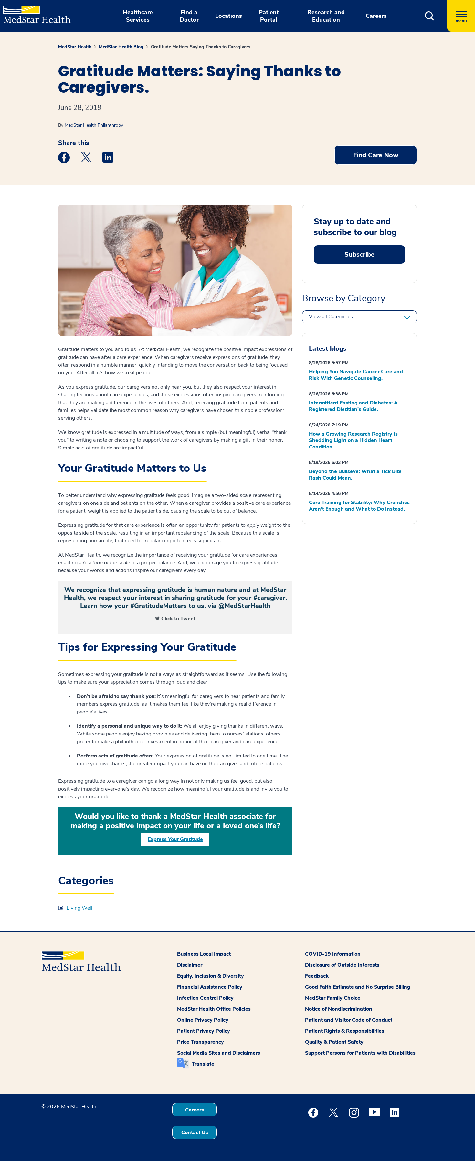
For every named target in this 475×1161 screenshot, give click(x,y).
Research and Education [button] (326, 16)
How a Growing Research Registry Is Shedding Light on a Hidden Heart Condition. (353, 440)
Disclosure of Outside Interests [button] (342, 964)
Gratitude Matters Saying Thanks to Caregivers (200, 47)
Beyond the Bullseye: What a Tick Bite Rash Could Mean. (355, 474)
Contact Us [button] (194, 1132)
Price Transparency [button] (200, 1041)
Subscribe (359, 254)
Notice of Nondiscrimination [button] (338, 1008)
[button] (429, 16)
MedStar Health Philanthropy (94, 125)
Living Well (79, 908)
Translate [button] (203, 1063)
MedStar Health (74, 47)
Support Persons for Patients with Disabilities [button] (360, 1052)
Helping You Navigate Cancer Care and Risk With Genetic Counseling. (356, 375)
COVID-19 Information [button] (333, 953)
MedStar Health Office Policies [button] (214, 1008)
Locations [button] (228, 16)
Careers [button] (376, 16)
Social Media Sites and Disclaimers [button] (218, 1052)
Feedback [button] (317, 975)
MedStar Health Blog (121, 47)
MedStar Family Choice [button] (332, 997)
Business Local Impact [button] (204, 953)
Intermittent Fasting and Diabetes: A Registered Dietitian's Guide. (353, 406)
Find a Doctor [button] (189, 16)
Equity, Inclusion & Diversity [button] (210, 975)
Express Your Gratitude (175, 839)
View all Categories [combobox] (331, 316)
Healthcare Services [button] (138, 16)
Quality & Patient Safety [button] (334, 1041)
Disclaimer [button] (189, 964)
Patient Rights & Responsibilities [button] (344, 1030)
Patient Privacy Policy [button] (203, 1030)
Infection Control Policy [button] (205, 997)
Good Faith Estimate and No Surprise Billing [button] (357, 986)
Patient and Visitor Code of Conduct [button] (348, 1019)
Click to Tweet (178, 618)
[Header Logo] (34, 11)
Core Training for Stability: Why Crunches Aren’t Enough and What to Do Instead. (359, 505)
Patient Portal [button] (269, 16)
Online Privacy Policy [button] (202, 1019)
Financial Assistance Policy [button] (209, 986)
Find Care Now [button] (375, 155)
